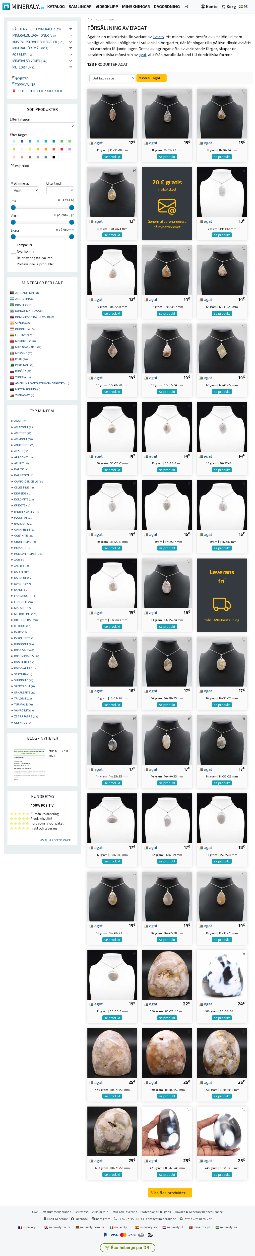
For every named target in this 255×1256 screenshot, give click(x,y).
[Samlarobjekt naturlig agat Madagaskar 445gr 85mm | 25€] (222, 1130)
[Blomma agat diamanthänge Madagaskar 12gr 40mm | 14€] (112, 348)
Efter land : (54, 183)
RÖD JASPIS (24, 662)
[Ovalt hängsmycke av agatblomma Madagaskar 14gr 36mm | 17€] (222, 739)
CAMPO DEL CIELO (28, 481)
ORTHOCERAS (26, 620)
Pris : (14, 201)
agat (98, 142)
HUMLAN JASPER (28, 553)
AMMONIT (23, 439)
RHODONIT (24, 644)
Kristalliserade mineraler (38, 42)
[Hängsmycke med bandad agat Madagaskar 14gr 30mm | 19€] (112, 974)
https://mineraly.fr (198, 1218)
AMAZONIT (23, 427)
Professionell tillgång (156, 1211)
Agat (111, 19)
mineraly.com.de (92, 1227)
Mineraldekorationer (34, 35)
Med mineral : (20, 183)
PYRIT (20, 632)
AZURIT (21, 463)
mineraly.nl (175, 1227)
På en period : (21, 166)
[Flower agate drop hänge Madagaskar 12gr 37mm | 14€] (167, 348)
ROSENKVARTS (26, 656)
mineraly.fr (31, 1227)
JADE (19, 559)
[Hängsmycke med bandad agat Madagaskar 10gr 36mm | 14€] (167, 426)
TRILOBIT (23, 698)
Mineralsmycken (29, 61)
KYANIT (21, 589)
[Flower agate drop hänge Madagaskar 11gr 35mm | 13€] (167, 113)
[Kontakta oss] (186, 6)
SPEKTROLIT (24, 686)
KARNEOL (22, 577)
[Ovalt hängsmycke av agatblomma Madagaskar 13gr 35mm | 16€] (167, 582)
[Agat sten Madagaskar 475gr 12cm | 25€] (167, 1130)
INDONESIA (25, 329)
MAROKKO (25, 341)
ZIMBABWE (24, 395)
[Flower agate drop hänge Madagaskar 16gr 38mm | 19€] (222, 896)
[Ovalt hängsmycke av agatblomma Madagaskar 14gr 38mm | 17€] (167, 661)
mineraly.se (228, 1227)
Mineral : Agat (150, 78)
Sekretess (81, 1211)
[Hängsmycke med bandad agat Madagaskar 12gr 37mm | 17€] (167, 817)
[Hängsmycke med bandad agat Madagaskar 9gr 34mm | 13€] (222, 191)
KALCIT (21, 571)
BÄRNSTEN (24, 475)
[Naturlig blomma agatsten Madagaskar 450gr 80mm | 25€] (222, 1052)
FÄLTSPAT (23, 523)
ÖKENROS (23, 722)
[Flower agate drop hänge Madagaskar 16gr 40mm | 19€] (112, 896)
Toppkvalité (23, 84)
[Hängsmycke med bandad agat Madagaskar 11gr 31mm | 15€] (222, 504)
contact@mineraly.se (161, 1218)
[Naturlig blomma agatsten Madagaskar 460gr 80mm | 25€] (112, 1052)
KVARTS (22, 583)
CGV (35, 1211)
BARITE (21, 469)
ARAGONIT (23, 457)
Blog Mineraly (57, 1218)
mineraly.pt (202, 1227)
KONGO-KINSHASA (29, 310)
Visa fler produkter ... (170, 1192)
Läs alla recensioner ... (56, 840)
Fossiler (23, 54)
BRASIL (23, 304)
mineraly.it (122, 1227)
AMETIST (22, 433)
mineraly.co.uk (59, 1227)
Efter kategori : (21, 119)
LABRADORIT (25, 595)
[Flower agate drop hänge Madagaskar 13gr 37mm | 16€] (112, 661)
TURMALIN (23, 704)
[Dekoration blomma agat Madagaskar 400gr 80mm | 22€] (167, 974)
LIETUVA (23, 335)
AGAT (20, 420)
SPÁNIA (22, 323)
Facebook (81, 1218)
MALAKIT (22, 608)
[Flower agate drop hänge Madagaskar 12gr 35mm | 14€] (167, 269)
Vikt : (14, 216)
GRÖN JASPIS (25, 541)
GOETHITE (23, 535)
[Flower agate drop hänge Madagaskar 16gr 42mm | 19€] (167, 896)
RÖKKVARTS (25, 668)
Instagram (102, 1218)
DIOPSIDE (22, 493)
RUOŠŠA (23, 371)
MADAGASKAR (28, 347)
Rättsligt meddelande (56, 1211)
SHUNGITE (23, 680)
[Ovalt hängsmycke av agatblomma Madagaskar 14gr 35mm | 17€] (222, 661)
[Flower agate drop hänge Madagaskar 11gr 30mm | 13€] (222, 113)
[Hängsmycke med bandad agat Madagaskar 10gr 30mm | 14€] (112, 426)
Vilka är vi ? (100, 1211)
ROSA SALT (24, 650)
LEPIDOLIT (23, 602)
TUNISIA (23, 377)
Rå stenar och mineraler (36, 29)
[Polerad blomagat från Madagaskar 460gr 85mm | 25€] (167, 1052)
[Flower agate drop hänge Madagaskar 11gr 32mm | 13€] (112, 191)
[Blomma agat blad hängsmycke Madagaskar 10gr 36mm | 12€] (112, 113)
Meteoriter (24, 67)
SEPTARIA (23, 674)
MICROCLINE (25, 614)
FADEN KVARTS (26, 511)
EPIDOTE (22, 505)
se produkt (112, 157)
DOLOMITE (24, 499)
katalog (97, 19)
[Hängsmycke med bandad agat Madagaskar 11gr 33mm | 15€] (112, 582)
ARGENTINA (25, 298)
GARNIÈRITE (24, 529)
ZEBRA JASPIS (26, 716)
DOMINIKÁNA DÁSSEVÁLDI (34, 317)
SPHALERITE (24, 692)
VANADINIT (24, 710)
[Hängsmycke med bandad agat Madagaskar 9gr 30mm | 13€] (112, 269)
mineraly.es (148, 1227)
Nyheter (20, 78)
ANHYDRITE (24, 445)
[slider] (13, 207)
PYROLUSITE (24, 638)
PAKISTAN (24, 365)
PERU (21, 359)
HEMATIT (22, 547)
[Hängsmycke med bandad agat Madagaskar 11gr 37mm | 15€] (167, 504)
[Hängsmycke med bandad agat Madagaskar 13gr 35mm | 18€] (222, 817)
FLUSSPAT (23, 517)
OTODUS (22, 626)
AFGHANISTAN (27, 292)
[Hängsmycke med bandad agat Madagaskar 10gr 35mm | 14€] (112, 504)
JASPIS (21, 565)
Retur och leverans (124, 1211)
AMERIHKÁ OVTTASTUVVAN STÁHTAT (42, 383)
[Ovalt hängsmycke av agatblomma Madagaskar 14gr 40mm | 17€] (167, 739)
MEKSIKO (23, 353)
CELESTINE (24, 487)
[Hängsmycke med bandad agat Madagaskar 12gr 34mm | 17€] (112, 817)
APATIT (21, 451)
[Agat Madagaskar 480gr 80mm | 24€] (222, 974)
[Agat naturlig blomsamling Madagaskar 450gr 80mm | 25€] (112, 1130)
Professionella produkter (39, 91)
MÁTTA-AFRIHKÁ (27, 389)
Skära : (15, 230)
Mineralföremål (30, 48)
